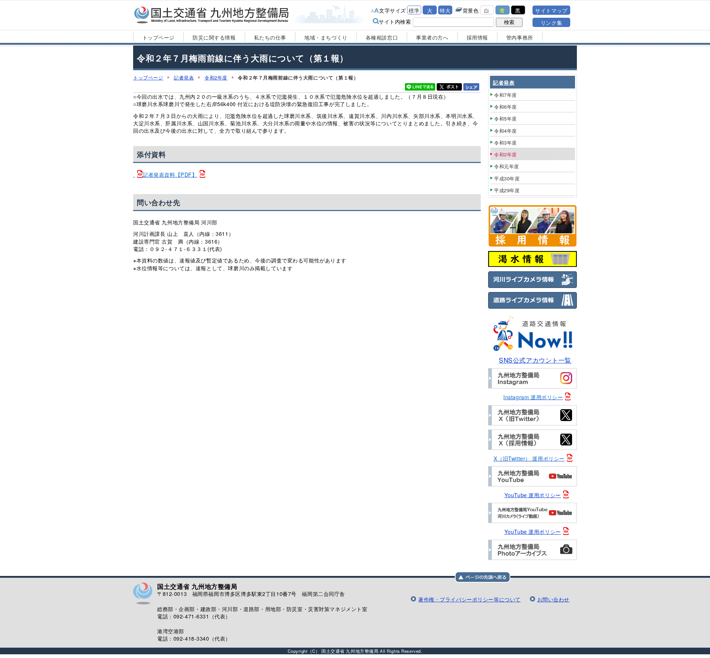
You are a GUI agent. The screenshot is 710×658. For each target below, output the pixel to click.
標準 (414, 10)
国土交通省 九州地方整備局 (211, 15)
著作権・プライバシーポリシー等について (469, 599)
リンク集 (551, 22)
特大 (445, 10)
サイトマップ (551, 10)
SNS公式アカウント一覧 (535, 359)
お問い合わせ (553, 599)
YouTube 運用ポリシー (532, 495)
